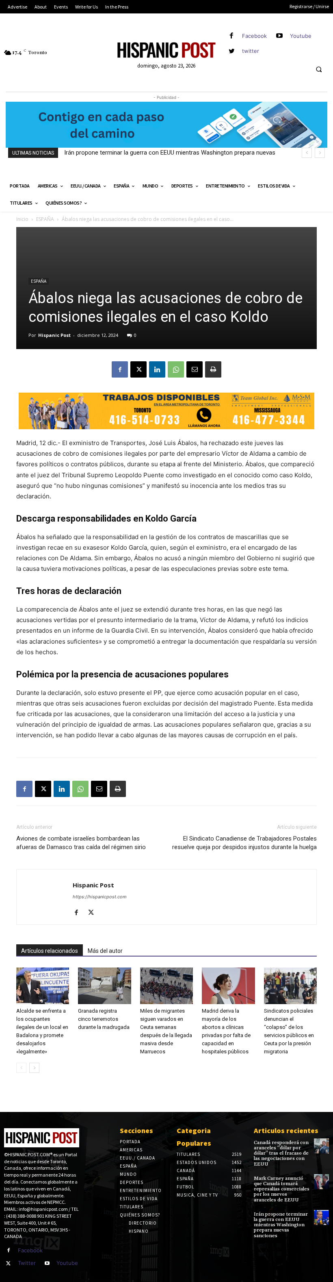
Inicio (22, 219)
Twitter (27, 1263)
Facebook (254, 36)
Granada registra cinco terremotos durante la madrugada (104, 1019)
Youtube (300, 36)
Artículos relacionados (49, 951)
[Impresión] (213, 369)
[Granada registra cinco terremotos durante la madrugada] (104, 986)
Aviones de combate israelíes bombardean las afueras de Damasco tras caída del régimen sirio (81, 843)
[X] (138, 369)
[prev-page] (21, 1068)
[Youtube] (279, 36)
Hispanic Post (54, 335)
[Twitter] (8, 1263)
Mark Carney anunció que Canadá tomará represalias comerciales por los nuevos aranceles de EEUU (281, 1189)
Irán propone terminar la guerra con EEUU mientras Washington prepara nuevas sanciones (281, 1225)
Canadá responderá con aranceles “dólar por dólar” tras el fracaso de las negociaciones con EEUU (281, 1153)
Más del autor (105, 951)
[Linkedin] (157, 369)
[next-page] (34, 1068)
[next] (320, 153)
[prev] (307, 153)
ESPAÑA (45, 219)
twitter (250, 51)
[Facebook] (231, 36)
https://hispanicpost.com (100, 897)
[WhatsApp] (176, 369)
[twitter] (231, 51)
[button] (319, 69)
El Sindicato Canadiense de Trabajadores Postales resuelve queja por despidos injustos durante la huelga (244, 843)
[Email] (194, 369)
